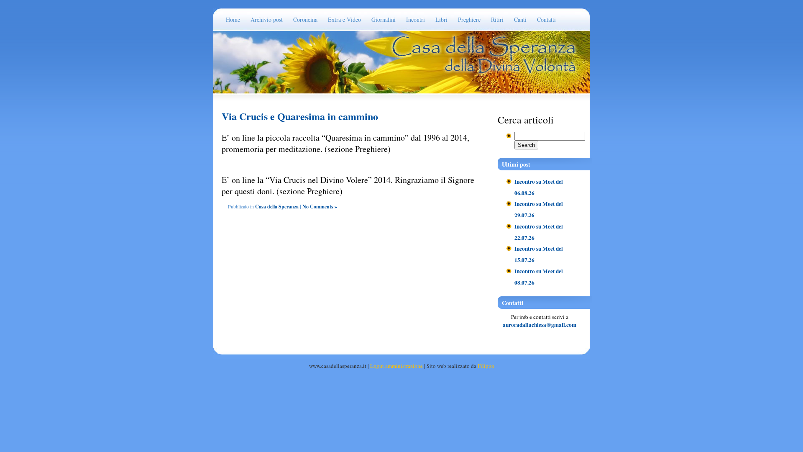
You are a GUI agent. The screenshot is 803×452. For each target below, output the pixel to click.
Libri (441, 19)
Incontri (415, 19)
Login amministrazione (396, 366)
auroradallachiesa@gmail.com (539, 325)
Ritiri (497, 19)
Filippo (486, 366)
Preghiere (469, 19)
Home (233, 19)
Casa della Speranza (277, 206)
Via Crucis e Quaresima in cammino (300, 116)
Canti (520, 19)
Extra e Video (344, 19)
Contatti (546, 19)
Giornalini (383, 19)
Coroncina (305, 19)
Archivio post (267, 19)
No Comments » (319, 206)
